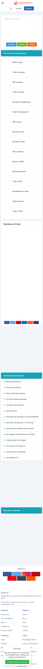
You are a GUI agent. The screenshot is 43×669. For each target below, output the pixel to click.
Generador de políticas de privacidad (19, 428)
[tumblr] (21, 578)
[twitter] (16, 574)
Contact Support (7, 630)
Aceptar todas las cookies (17, 662)
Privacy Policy (27, 655)
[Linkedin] (24, 322)
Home (24, 614)
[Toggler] (2, 3)
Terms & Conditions (29, 651)
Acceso (18, 8)
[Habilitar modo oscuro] (11, 8)
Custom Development (30, 644)
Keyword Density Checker (15, 393)
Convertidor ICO (12, 458)
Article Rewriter (11, 411)
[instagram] (26, 574)
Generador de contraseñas (16, 452)
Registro (29, 8)
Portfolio (4, 644)
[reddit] (31, 578)
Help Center (5, 614)
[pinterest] (35, 574)
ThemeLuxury (21, 666)
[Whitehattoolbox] (23, 3)
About (24, 618)
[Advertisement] (21, 251)
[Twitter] (12, 322)
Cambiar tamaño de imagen (16, 440)
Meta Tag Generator (13, 382)
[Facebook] (7, 322)
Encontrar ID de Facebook (15, 446)
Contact (25, 630)
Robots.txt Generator (13, 387)
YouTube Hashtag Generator (16, 399)
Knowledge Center (29, 640)
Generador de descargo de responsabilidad (22, 417)
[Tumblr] (36, 322)
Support (25, 626)
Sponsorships (27, 647)
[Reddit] (30, 322)
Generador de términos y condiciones (20, 423)
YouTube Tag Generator (15, 405)
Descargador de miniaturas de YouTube (20, 434)
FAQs (24, 622)
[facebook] (7, 574)
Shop (3, 640)
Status (3, 622)
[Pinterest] (18, 322)
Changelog (5, 626)
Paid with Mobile (7, 618)
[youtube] (12, 578)
